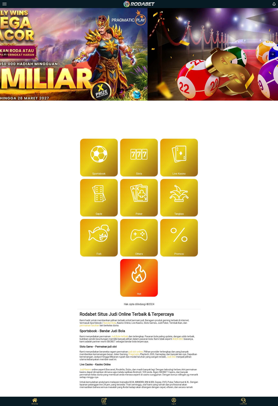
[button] (5, 54)
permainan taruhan (89, 325)
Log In (173, 404)
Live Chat (243, 404)
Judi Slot (171, 357)
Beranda (35, 404)
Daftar (104, 404)
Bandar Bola (110, 323)
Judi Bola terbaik (119, 336)
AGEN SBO (177, 339)
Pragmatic (134, 354)
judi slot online (136, 351)
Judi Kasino (85, 369)
